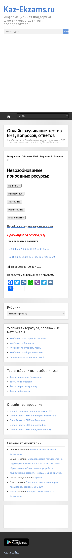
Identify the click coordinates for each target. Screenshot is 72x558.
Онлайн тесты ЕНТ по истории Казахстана (33, 415)
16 (48, 249)
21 (23, 257)
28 (46, 257)
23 (30, 257)
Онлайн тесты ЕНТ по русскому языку (30, 429)
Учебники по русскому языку (25, 347)
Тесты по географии (21, 381)
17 (10, 257)
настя (13, 491)
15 (44, 249)
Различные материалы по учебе (27, 357)
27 (43, 257)
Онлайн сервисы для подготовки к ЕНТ (31, 411)
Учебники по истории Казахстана (28, 338)
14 (41, 249)
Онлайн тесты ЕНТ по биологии (27, 420)
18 (13, 257)
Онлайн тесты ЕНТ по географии (28, 425)
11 (31, 249)
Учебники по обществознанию (26, 352)
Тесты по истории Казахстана (26, 377)
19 (16, 257)
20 (20, 257)
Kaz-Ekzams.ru (29, 9)
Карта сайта (11, 552)
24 (33, 257)
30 (53, 257)
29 (50, 257)
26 (40, 257)
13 (38, 249)
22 (26, 257)
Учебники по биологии (22, 343)
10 (28, 249)
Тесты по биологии (20, 391)
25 (36, 257)
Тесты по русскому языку (23, 386)
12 (34, 249)
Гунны (38, 477)
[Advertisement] (36, 70)
